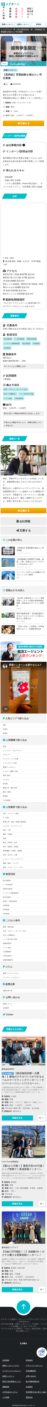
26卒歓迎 (6, 914)
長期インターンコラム (11, 973)
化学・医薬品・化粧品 (11, 847)
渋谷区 (5, 729)
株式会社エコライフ (10, 1247)
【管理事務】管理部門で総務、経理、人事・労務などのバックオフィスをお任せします (30, 561)
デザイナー (7, 755)
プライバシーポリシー (34, 1366)
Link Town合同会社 (10, 1162)
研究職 (5, 796)
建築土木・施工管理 (10, 788)
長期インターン (8, 24)
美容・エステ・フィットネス (13, 867)
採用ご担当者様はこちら (11, 1381)
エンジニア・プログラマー (12, 751)
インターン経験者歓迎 (11, 893)
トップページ (6, 29)
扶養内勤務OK (8, 960)
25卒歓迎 (6, 909)
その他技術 (7, 800)
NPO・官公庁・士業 (10, 855)
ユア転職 (5, 1397)
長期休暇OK (7, 943)
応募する (25, 123)
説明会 (38, 24)
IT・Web (6, 818)
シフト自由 (7, 947)
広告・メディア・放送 (11, 813)
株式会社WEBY (8, 1069)
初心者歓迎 (7, 880)
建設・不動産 (7, 834)
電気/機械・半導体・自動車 (12, 851)
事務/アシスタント (9, 767)
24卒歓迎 (6, 905)
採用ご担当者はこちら (30, 12)
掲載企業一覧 (7, 991)
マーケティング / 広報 (10, 759)
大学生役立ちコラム (10, 1392)
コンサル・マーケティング (12, 826)
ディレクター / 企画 (10, 763)
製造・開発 (7, 792)
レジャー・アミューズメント (13, 859)
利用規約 (29, 1360)
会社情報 (24, 521)
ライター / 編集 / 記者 (10, 771)
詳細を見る (17, 1118)
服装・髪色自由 (8, 927)
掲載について (7, 1004)
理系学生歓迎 (7, 889)
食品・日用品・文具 (10, 842)
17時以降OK (7, 956)
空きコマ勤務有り (9, 935)
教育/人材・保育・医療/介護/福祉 (14, 822)
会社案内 (6, 1008)
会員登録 (16, 12)
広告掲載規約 (31, 1371)
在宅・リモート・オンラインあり (14, 931)
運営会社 (29, 1397)
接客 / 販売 (6, 775)
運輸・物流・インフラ (11, 863)
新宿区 (5, 733)
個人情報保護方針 (32, 1381)
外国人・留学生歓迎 (10, 901)
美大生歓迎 (7, 897)
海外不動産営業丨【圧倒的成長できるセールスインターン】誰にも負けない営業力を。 (30, 615)
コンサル (6, 779)
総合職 (5, 784)
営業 (4, 746)
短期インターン (23, 24)
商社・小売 (7, 830)
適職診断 (10, 12)
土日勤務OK (7, 952)
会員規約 (29, 1387)
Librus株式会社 (23, 29)
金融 (4, 838)
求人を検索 (4, 12)
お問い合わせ (31, 1376)
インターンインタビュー (11, 977)
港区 (4, 725)
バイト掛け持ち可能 (10, 939)
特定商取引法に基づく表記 (36, 1392)
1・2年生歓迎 (8, 885)
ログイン (22, 12)
